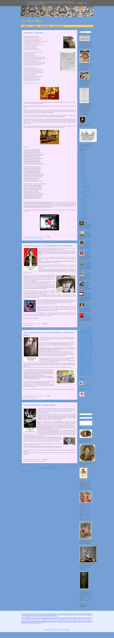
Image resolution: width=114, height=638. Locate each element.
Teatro (84, 369)
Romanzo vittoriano (83, 365)
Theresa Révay (84, 370)
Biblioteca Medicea (45, 26)
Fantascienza (86, 340)
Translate (88, 33)
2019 (82, 168)
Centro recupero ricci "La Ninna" (84, 334)
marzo (83, 208)
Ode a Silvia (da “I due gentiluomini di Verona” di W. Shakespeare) (87, 263)
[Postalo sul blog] (46, 236)
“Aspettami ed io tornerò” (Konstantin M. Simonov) (88, 272)
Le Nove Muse (32, 20)
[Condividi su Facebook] (48, 236)
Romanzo (43, 461)
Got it (85, 3)
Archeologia (88, 331)
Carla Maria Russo (88, 333)
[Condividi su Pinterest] (49, 236)
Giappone (86, 344)
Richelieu (84, 363)
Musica (85, 357)
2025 (82, 157)
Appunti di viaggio (83, 331)
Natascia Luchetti (89, 358)
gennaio (83, 211)
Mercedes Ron (85, 356)
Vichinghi (81, 372)
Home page (26, 26)
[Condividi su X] (47, 236)
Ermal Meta (81, 340)
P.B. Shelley (87, 361)
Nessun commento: (39, 236)
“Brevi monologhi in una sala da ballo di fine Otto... (86, 191)
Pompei (91, 362)
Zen (82, 375)
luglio (83, 201)
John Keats (29, 238)
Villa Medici (90, 372)
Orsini (83, 361)
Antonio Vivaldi (89, 330)
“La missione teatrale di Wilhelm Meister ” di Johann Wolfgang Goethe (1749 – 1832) (88, 294)
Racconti (35, 397)
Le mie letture (34, 26)
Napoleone (90, 357)
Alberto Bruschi (89, 327)
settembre (84, 197)
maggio (83, 204)
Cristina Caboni (82, 337)
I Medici (85, 346)
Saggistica (90, 367)
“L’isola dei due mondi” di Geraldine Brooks (39, 405)
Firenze (81, 342)
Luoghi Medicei (83, 352)
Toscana (83, 371)
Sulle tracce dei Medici (58, 26)
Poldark (87, 362)
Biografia (28, 325)
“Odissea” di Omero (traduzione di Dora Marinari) (88, 242)
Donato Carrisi (89, 338)
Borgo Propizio (82, 333)
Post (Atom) (28, 471)
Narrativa (32, 397)
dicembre (84, 180)
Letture (33, 238)
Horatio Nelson (89, 345)
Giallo (83, 344)
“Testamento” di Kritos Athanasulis (87, 232)
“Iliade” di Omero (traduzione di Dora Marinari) (88, 252)
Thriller (88, 370)
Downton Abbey (82, 339)
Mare (87, 352)
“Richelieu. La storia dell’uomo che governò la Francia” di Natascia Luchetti (88, 305)
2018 (82, 169)
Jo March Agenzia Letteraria (87, 347)
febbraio (83, 210)
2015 (82, 175)
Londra (85, 351)
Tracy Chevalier (89, 371)
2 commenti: (37, 323)
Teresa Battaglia (87, 369)
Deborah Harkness (83, 338)
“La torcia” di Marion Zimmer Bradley (88, 314)
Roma (81, 364)
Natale (86, 358)
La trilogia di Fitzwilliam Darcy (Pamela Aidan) (87, 283)
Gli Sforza (90, 344)
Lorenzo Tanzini (89, 351)
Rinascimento (89, 363)
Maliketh (59, 629)
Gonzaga (83, 345)
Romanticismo (40, 238)
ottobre (83, 183)
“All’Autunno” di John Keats (33, 32)
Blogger (68, 629)
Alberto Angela (82, 327)
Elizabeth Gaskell (89, 339)
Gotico (86, 345)
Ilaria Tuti (88, 346)
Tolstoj (91, 370)
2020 (82, 166)
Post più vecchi (73, 465)
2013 (82, 178)
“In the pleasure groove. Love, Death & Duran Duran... (86, 188)
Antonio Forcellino (83, 330)
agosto (83, 199)
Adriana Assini (89, 326)
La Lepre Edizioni (88, 348)
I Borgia (81, 346)
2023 (82, 161)
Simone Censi (87, 368)
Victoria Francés (85, 372)
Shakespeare (82, 368)
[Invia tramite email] (45, 236)
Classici (90, 336)
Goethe (81, 345)
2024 (82, 159)
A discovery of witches (83, 326)
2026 (82, 155)
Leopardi (81, 350)
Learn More (80, 3)
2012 (82, 214)
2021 (82, 164)
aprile (83, 206)
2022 (82, 162)
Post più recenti (26, 465)
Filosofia (90, 341)
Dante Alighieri (89, 337)
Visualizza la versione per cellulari (49, 468)
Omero (81, 361)
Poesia (36, 238)
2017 (82, 171)
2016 (82, 173)
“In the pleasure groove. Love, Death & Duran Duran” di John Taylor (48, 245)
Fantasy (90, 340)
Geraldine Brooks (30, 461)
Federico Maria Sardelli (84, 341)
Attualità (91, 331)
